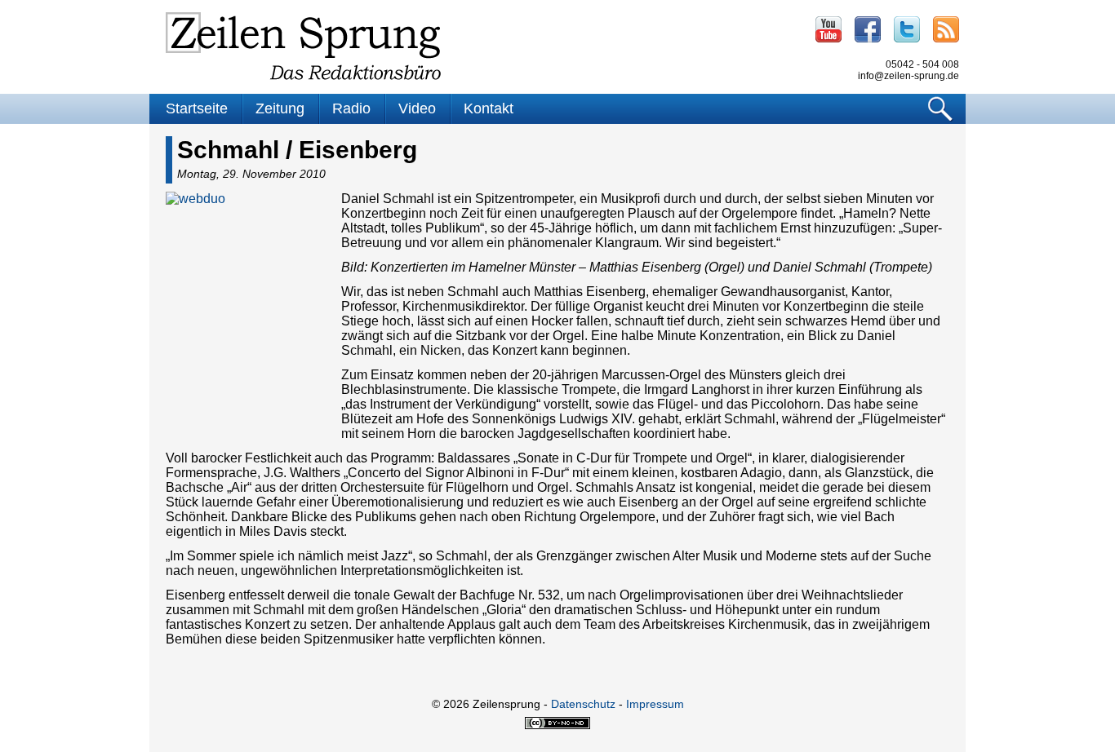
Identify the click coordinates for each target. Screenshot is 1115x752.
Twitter (907, 29)
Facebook (868, 29)
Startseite (197, 108)
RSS (946, 29)
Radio (351, 108)
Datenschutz (583, 703)
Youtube (828, 29)
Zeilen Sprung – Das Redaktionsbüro (304, 46)
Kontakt (488, 108)
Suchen (940, 109)
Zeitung (279, 108)
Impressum (655, 703)
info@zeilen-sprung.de (908, 76)
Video (417, 108)
